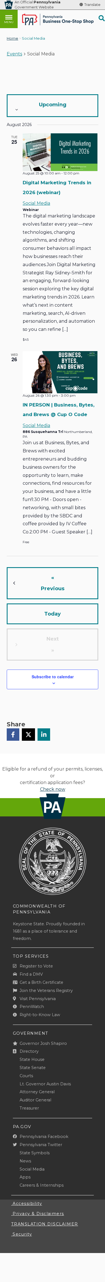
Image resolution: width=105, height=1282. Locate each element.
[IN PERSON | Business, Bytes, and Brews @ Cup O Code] (60, 372)
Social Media (36, 203)
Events (14, 54)
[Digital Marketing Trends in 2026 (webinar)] (60, 152)
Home (12, 38)
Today (52, 614)
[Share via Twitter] (28, 734)
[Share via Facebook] (13, 734)
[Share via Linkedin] (44, 734)
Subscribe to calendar (53, 676)
